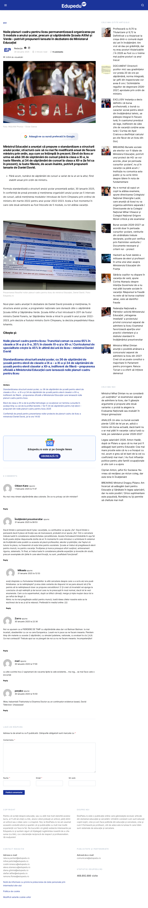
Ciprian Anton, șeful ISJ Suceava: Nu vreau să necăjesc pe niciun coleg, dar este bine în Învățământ (122, 473)
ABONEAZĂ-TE (49, 456)
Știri (5, 23)
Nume (6, 778)
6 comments (58, 52)
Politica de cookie (11, 891)
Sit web (72, 778)
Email (39, 778)
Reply (5, 509)
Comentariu (9, 740)
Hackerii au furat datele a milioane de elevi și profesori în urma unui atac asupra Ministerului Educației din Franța (129, 261)
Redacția (18, 48)
